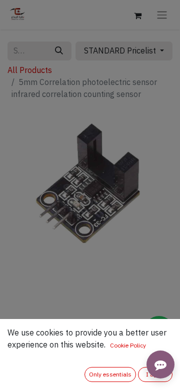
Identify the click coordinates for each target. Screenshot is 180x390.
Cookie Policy (128, 345)
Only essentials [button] (110, 374)
